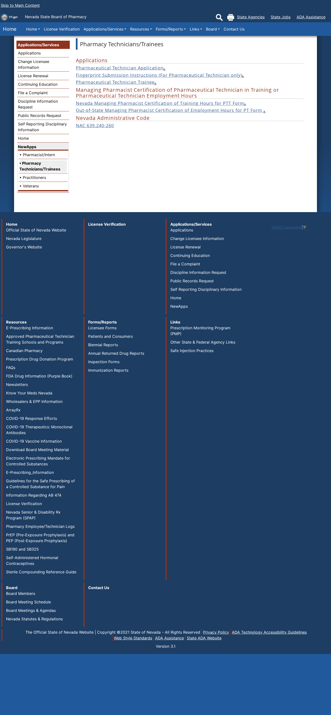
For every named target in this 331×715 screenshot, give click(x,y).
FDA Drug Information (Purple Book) (39, 376)
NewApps (27, 146)
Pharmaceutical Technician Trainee (115, 82)
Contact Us (234, 29)
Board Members (20, 593)
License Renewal (33, 75)
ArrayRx (13, 409)
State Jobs (281, 17)
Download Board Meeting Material (37, 449)
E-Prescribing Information (29, 327)
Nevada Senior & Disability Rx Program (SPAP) (33, 515)
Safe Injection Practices (191, 350)
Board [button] (211, 29)
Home (8, 29)
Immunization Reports (108, 370)
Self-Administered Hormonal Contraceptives (32, 560)
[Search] (219, 17)
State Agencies (251, 17)
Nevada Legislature (23, 238)
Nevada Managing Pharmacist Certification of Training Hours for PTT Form (160, 103)
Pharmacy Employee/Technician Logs (40, 526)
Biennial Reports (103, 344)
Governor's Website (24, 247)
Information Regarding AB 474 (33, 495)
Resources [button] (139, 29)
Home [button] (31, 29)
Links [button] (194, 29)
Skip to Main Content (20, 5)
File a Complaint (33, 92)
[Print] (231, 17)
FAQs (10, 367)
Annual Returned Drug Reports (116, 353)
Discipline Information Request (198, 272)
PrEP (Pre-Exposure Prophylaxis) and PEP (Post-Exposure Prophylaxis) (40, 537)
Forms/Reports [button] (169, 29)
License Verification (62, 29)
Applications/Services (38, 44)
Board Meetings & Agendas (31, 610)
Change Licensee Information (197, 238)
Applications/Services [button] (103, 29)
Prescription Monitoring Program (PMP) (200, 330)
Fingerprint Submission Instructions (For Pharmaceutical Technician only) (159, 75)
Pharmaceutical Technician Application (120, 68)
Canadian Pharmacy (24, 350)
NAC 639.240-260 (95, 125)
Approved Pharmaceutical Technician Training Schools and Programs (40, 339)
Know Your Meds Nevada (29, 393)
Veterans (31, 186)
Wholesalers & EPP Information (34, 401)
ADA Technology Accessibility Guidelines (269, 632)
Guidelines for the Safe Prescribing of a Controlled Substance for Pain (40, 483)
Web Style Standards (133, 638)
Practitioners (34, 177)
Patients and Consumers (110, 336)
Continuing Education (37, 84)
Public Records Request (39, 115)
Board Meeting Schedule (28, 602)
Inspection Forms (103, 361)
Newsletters (17, 384)
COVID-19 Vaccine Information (34, 441)
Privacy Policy (216, 632)
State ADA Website (204, 638)
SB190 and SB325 (22, 549)
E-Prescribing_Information (30, 472)
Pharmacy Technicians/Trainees (39, 166)
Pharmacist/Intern (39, 154)
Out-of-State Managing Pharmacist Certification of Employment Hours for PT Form (170, 110)
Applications (29, 53)
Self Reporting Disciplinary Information (206, 289)
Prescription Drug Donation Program (39, 359)
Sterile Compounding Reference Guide (41, 571)
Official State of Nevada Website (36, 230)
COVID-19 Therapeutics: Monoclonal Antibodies (39, 429)
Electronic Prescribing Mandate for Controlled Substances (38, 461)
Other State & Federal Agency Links (202, 342)
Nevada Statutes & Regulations (34, 618)
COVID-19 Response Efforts (31, 418)
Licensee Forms (102, 327)
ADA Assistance (311, 17)
